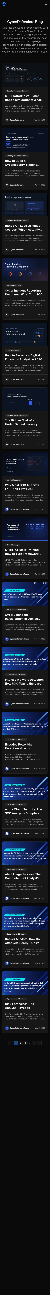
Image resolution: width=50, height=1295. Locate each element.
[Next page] (39, 1043)
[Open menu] (46, 4)
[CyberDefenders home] (4, 4)
